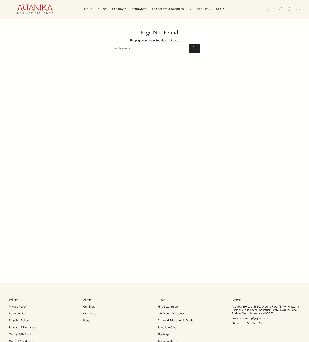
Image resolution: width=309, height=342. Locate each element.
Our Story (89, 306)
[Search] (194, 48)
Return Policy (17, 313)
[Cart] (298, 9)
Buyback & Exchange (22, 327)
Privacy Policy (17, 306)
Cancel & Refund (20, 334)
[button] (102, 9)
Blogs (86, 320)
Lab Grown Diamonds (171, 313)
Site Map (163, 334)
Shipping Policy (19, 320)
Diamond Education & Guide (175, 320)
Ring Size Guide (167, 306)
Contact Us (90, 313)
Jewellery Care (166, 327)
